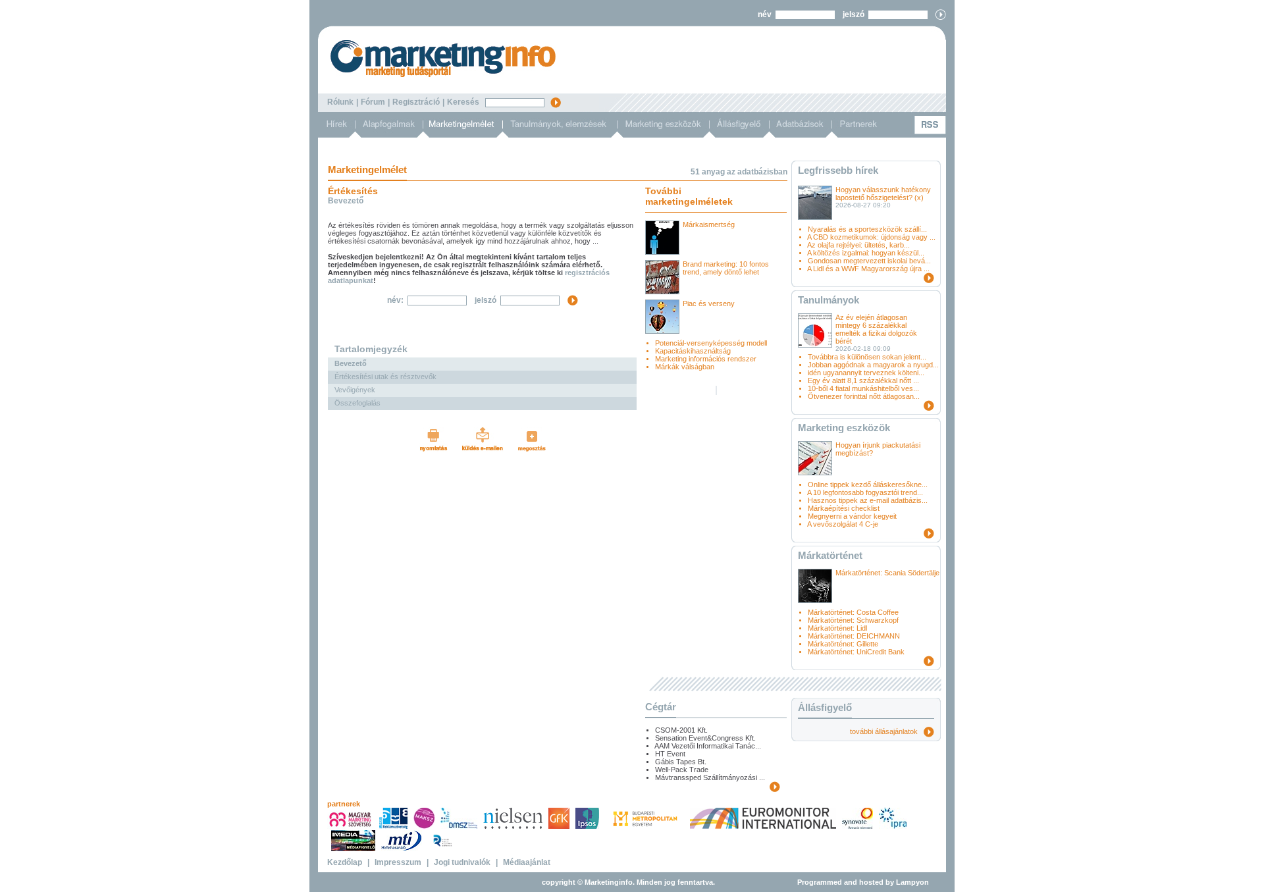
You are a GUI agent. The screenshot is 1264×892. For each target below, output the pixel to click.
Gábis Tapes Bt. (680, 762)
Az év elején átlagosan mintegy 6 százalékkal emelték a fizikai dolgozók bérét (876, 329)
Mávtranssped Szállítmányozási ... (710, 777)
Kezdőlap (344, 862)
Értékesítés (353, 191)
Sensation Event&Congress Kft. (705, 738)
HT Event (670, 754)
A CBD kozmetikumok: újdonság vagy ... (871, 237)
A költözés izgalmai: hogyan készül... (865, 253)
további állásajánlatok (887, 731)
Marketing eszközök (844, 427)
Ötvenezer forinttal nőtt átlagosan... (864, 396)
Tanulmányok (828, 299)
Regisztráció (416, 102)
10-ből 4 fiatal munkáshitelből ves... (863, 388)
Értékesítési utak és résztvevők (385, 376)
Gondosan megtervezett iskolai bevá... (869, 261)
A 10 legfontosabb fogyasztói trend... (865, 492)
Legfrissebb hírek (838, 170)
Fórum (373, 102)
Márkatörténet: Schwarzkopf (853, 620)
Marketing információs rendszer (705, 359)
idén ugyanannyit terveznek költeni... (866, 373)
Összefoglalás (357, 403)
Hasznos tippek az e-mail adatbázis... (868, 500)
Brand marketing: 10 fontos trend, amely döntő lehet (726, 268)
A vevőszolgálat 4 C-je (842, 524)
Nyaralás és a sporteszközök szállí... (867, 229)
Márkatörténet (830, 555)
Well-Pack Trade (681, 770)
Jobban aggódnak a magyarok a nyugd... (873, 365)
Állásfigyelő (825, 707)
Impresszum (398, 862)
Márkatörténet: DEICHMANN (854, 636)
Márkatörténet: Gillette (843, 644)
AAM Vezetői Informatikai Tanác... (707, 746)
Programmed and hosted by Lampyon (863, 882)
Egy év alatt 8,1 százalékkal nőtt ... (863, 380)
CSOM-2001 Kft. (681, 730)
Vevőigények (354, 390)
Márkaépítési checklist (844, 508)
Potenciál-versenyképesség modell (711, 343)
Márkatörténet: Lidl (837, 628)
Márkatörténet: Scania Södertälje (887, 573)
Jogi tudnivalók (462, 862)
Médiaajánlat (526, 862)
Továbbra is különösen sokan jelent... (867, 357)
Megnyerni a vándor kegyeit (852, 516)
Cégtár (660, 706)
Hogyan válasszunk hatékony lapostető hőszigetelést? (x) (883, 193)
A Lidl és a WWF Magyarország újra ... (868, 269)
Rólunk (340, 102)
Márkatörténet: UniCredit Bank (856, 652)
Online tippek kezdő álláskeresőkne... (868, 484)
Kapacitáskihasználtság (693, 351)
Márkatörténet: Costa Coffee (853, 612)
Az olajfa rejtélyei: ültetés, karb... (858, 245)
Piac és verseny (709, 303)
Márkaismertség (709, 224)
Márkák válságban (684, 367)
